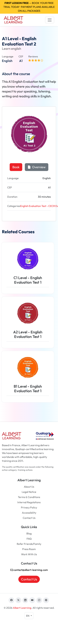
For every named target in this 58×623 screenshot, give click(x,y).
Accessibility (29, 512)
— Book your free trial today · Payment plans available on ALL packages (29, 6)
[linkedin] (25, 600)
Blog (29, 533)
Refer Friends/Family (29, 543)
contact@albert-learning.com (30, 569)
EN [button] (28, 615)
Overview (38, 167)
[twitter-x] (18, 600)
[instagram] (39, 600)
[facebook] (11, 600)
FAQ (29, 538)
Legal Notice (29, 491)
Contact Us (29, 517)
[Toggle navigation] (49, 20)
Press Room (29, 549)
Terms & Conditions (29, 497)
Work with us (29, 554)
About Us (29, 486)
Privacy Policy (29, 507)
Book (15, 167)
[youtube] (32, 600)
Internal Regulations (29, 502)
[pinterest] (46, 600)
